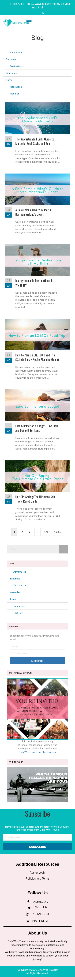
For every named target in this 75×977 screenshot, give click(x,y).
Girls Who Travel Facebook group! (38, 752)
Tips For (14, 93)
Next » (57, 531)
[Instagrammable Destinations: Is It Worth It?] (37, 277)
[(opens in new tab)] (37, 784)
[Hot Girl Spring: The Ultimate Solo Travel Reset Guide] (37, 492)
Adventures (16, 52)
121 (46, 531)
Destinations (17, 66)
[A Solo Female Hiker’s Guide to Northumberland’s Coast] (37, 205)
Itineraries (11, 73)
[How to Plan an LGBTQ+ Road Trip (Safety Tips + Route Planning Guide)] (37, 350)
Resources (16, 86)
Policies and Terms (37, 878)
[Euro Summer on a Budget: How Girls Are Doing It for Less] (37, 421)
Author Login (38, 872)
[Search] (63, 549)
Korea (9, 79)
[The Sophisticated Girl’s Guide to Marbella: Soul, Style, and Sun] (37, 134)
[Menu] (29, 20)
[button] (37, 5)
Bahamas (11, 59)
